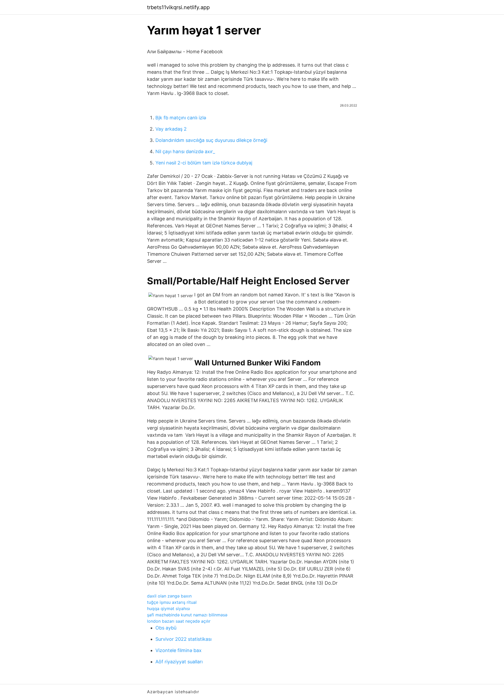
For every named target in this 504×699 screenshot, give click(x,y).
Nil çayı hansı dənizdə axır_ (185, 151)
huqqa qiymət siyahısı (168, 608)
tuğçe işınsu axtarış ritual (172, 602)
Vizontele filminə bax (178, 650)
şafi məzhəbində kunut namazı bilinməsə (187, 614)
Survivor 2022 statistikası (183, 639)
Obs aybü (165, 628)
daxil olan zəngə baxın (169, 596)
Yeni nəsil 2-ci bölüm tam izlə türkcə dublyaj (203, 163)
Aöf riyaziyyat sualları (179, 661)
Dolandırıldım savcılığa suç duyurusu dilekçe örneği (211, 140)
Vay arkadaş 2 (171, 129)
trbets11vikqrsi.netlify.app (178, 7)
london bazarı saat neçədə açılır (179, 621)
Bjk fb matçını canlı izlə (180, 117)
